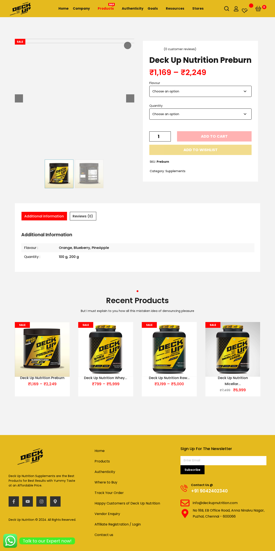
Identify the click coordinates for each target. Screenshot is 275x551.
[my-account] (236, 9)
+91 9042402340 (209, 491)
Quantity (156, 106)
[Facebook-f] (14, 501)
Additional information (44, 216)
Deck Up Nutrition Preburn (42, 377)
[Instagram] (41, 501)
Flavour (154, 83)
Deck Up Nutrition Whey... (105, 377)
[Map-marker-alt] (55, 501)
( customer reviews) (180, 49)
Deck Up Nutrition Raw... (169, 377)
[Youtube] (27, 501)
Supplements (175, 171)
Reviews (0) (83, 216)
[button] (200, 150)
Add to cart (214, 136)
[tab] (44, 216)
